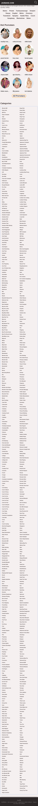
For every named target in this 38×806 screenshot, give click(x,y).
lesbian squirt (23, 204)
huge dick (22, 108)
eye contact (5, 598)
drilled (3, 570)
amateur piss (5, 221)
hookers (4, 756)
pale (21, 315)
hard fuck (4, 726)
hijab (3, 745)
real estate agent (24, 423)
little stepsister (23, 214)
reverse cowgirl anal (25, 449)
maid (21, 219)
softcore (22, 583)
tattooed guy (23, 660)
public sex (22, 398)
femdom (4, 632)
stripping (22, 641)
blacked (4, 351)
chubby (4, 436)
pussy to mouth (23, 415)
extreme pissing (6, 596)
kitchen (21, 165)
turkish (21, 745)
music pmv (22, 259)
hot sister (4, 779)
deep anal (4, 110)
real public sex (23, 427)
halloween (4, 180)
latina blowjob (23, 182)
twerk (21, 752)
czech (33, 16)
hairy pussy (5, 193)
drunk (3, 575)
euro (3, 583)
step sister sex (23, 621)
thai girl (22, 690)
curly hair (4, 517)
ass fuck (4, 265)
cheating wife (5, 427)
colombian (4, 462)
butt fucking (5, 400)
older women (23, 300)
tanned (21, 656)
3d (2, 199)
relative (21, 442)
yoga (21, 781)
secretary (4, 174)
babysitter (4, 276)
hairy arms (4, 709)
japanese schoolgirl (24, 150)
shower (21, 521)
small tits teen (23, 579)
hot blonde (4, 769)
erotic (3, 581)
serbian (21, 500)
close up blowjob (6, 445)
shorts (21, 519)
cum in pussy (5, 491)
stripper (21, 639)
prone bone (22, 385)
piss (21, 353)
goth (3, 700)
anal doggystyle (6, 229)
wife (21, 777)
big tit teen (5, 329)
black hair (4, 346)
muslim (21, 261)
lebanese (22, 191)
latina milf (22, 184)
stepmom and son (24, 630)
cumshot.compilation (7, 515)
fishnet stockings (6, 645)
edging (3, 155)
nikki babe (28, 41)
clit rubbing (5, 440)
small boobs (23, 566)
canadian (4, 410)
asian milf (4, 257)
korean (21, 167)
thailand (22, 696)
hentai (3, 741)
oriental (21, 310)
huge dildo (22, 110)
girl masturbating (6, 679)
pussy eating (23, 406)
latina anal (22, 178)
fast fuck (4, 619)
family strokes (5, 613)
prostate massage (24, 389)
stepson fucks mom (24, 632)
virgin (21, 764)
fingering (4, 636)
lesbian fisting (23, 199)
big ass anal (5, 306)
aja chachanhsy (17, 74)
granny (3, 135)
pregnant (22, 383)
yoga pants (22, 784)
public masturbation (24, 396)
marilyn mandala (5, 41)
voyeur (21, 769)
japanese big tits (24, 140)
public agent (23, 391)
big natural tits (5, 323)
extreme (4, 592)
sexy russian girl (24, 511)
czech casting (5, 523)
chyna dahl (4, 74)
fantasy (4, 615)
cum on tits (5, 509)
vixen (21, 766)
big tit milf (4, 161)
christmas (4, 434)
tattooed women (24, 666)
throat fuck (22, 709)
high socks (4, 743)
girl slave (4, 683)
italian (21, 133)
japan (21, 135)
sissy (21, 528)
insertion (22, 127)
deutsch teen (5, 538)
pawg (21, 325)
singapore (22, 526)
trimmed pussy (23, 741)
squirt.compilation (24, 602)
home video (5, 747)
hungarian (22, 118)
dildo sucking (5, 547)
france (3, 662)
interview (22, 131)
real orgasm (23, 425)
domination (5, 558)
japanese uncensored (25, 155)
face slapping (5, 602)
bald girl (4, 278)
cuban (3, 483)
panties (21, 317)
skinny (21, 540)
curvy (3, 519)
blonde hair (5, 359)
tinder (21, 720)
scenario (22, 491)
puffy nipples (5, 170)
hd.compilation (5, 737)
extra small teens (6, 590)
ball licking (5, 280)
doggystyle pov (5, 555)
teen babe (22, 679)
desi (3, 536)
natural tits (22, 263)
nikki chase (28, 74)
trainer (21, 732)
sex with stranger (24, 506)
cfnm (3, 419)
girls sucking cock (6, 688)
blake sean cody (5, 91)
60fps (3, 202)
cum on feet (5, 502)
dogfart (14, 13)
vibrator (21, 762)
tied (21, 713)
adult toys (4, 206)
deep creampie (5, 114)
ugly (3, 116)
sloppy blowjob (23, 558)
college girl (5, 459)
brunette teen (5, 393)
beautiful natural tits (7, 297)
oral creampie (23, 304)
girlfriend (4, 685)
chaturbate (4, 421)
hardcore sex (5, 734)
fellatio (3, 628)
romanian (22, 462)
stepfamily (22, 626)
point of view (23, 364)
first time (4, 641)
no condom (22, 276)
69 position (4, 204)
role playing (23, 459)
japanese (22, 138)
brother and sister (6, 387)
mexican (22, 227)
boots (3, 368)
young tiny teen (23, 790)
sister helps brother (24, 538)
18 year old (4, 197)
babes (5, 11)
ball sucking (5, 283)
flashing (4, 651)
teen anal (22, 675)
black (3, 342)
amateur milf (5, 219)
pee (20, 327)
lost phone (4, 144)
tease (21, 673)
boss (3, 123)
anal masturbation (6, 163)
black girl (4, 344)
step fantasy (23, 615)
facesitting (4, 604)
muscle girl (22, 257)
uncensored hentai (24, 756)
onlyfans (22, 302)
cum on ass (5, 496)
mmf (21, 242)
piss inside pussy (24, 357)
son (21, 585)
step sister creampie (24, 619)
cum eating (5, 487)
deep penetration (6, 532)
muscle (21, 255)
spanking (22, 590)
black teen (4, 349)
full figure (4, 668)
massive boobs (5, 129)
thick (21, 698)
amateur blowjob (6, 212)
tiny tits (22, 724)
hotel (3, 784)
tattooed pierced (24, 664)
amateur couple (6, 214)
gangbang (10, 18)
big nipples (4, 325)
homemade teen (6, 752)
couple (3, 477)
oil (20, 293)
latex (21, 174)
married (3, 118)
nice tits (22, 274)
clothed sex (5, 451)
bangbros (4, 287)
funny (3, 671)
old (3, 138)
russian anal (23, 477)
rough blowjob (5, 184)
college (4, 455)
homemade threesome (7, 754)
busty (3, 398)
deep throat (5, 534)
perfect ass (22, 332)
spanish (22, 587)
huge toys (22, 116)
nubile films (24, 16)
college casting (5, 457)
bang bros (4, 285)
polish (21, 366)
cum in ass (4, 125)
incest (21, 123)
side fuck (22, 523)
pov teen (4, 187)
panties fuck (23, 319)
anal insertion (5, 238)
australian (4, 274)
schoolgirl (22, 494)
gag (3, 673)
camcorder (4, 404)
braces (3, 376)
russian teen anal (24, 485)
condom (4, 464)
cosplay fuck (5, 468)
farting (3, 617)
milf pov (4, 112)
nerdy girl (4, 140)
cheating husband (6, 425)
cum (3, 485)
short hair (22, 517)
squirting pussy (23, 609)
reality (21, 432)
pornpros (22, 376)
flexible (4, 653)
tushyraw (22, 749)
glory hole (4, 694)
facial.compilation (6, 159)
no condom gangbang (25, 278)
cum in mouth (5, 489)
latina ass (22, 180)
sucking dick (23, 647)
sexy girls (22, 509)
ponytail (22, 368)
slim (21, 553)
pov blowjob (23, 381)
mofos (22, 13)
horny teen (4, 764)
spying (21, 600)
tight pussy (22, 717)
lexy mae (16, 58)
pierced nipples (23, 346)
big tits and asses (6, 332)
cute (3, 521)
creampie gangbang (7, 167)
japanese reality (24, 148)
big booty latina (6, 315)
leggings (22, 193)
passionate (22, 323)
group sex (4, 702)
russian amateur (24, 474)
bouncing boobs (6, 372)
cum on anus (5, 494)
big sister (4, 327)
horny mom (4, 762)
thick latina (22, 702)
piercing (22, 349)
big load (4, 321)
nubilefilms (22, 280)
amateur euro (5, 216)
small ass (22, 564)
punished (22, 402)
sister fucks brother (24, 534)
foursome (4, 660)
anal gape (4, 236)
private (11, 11)
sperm (21, 592)
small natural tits (24, 575)
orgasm (21, 308)
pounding (22, 378)
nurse (21, 285)
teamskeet (6, 16)
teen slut (22, 685)
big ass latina (5, 308)
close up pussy (5, 447)
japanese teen (23, 152)
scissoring (4, 191)
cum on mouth (5, 504)
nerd (21, 272)
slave (21, 549)
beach (3, 295)
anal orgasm (5, 240)
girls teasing (5, 182)
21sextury (29, 13)
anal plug (4, 242)
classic (3, 438)
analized (4, 253)
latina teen (22, 187)
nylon (21, 287)
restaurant (22, 445)
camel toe (4, 406)
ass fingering (5, 263)
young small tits (24, 786)
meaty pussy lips (6, 133)
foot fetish (4, 656)
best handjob (5, 304)
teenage (22, 688)
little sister (22, 212)
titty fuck (22, 726)
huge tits (22, 114)
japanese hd (23, 144)
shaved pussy (23, 515)
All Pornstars (19, 96)
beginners (4, 302)
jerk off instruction (24, 157)
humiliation (4, 157)
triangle (21, 737)
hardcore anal (5, 730)
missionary (22, 238)
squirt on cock (23, 604)
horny (3, 758)
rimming (22, 455)
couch (3, 472)
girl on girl (4, 681)
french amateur (6, 664)
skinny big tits (23, 543)
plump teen (22, 361)
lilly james (16, 91)
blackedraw (20, 18)
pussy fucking (23, 408)
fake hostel (5, 607)
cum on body (5, 498)
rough (21, 466)
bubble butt (5, 396)
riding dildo (23, 453)
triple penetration (24, 743)
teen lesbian (23, 683)
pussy (21, 404)
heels (3, 739)
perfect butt (22, 336)
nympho (15, 16)
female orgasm (5, 630)
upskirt (21, 758)
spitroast (22, 594)
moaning (22, 244)
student (21, 643)
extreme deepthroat (6, 594)
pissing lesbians (24, 359)
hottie (3, 786)
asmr (3, 261)
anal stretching (5, 248)
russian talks (23, 481)
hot (3, 766)
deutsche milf (5, 540)
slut (21, 562)
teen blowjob (23, 681)
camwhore (4, 146)
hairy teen (4, 715)
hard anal (4, 722)
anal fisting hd (5, 233)
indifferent (22, 125)
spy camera (22, 598)
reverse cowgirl (23, 447)
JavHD (19, 800)
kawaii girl (22, 159)
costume (4, 470)
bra (3, 374)
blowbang (4, 364)
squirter (21, 607)
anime (3, 255)
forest (3, 658)
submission (22, 645)
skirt (21, 547)
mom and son (5, 195)
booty (3, 370)
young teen (22, 788)
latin (21, 176)
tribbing (22, 739)
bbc (3, 291)
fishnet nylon (5, 643)
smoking (22, 581)
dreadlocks (4, 568)
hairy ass (4, 711)
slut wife (4, 176)
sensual (21, 496)
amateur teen (5, 223)
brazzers (4, 383)
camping (4, 408)
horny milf (4, 760)
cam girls (4, 402)
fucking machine (6, 666)
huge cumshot (5, 792)
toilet (21, 728)
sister (21, 530)
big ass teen (5, 310)
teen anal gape (23, 677)
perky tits (22, 338)
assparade (4, 270)
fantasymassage (22, 11)
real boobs (22, 421)
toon (21, 730)
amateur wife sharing (7, 225)
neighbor (22, 268)
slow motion (23, 560)
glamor (3, 690)
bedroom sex (5, 300)
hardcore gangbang (6, 732)
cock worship (5, 453)
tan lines (22, 653)
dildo (3, 545)
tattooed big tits (24, 658)
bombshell (4, 366)
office (21, 291)
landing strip (23, 170)
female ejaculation (6, 142)
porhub (21, 372)
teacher (21, 668)
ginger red (4, 677)
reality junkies (23, 434)
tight (21, 715)
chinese (4, 432)
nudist (21, 283)
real (21, 417)
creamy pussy (5, 481)
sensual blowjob (24, 498)
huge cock (4, 790)
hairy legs (4, 713)
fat (3, 621)
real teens (22, 430)
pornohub (22, 374)
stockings (22, 634)
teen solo (4, 131)
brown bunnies (5, 391)
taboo (21, 651)
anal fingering (5, 231)
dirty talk (4, 549)
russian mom (23, 479)
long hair (22, 216)
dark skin (4, 530)
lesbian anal (23, 195)
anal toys (4, 251)
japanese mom (23, 146)
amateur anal (5, 210)
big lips (4, 319)
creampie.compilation (7, 479)
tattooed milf (23, 662)
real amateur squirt (24, 419)
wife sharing (23, 779)
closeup (4, 449)
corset (3, 466)
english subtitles (6, 579)
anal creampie (5, 227)
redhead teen (23, 440)
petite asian (22, 342)
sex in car (22, 504)
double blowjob (6, 562)
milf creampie (23, 231)
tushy (21, 747)
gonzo (3, 698)
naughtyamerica (23, 265)
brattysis (4, 378)
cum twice (4, 513)
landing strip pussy (24, 172)
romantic (22, 464)
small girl (22, 572)
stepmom (22, 628)
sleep (21, 551)
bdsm (29, 18)
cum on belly (5, 150)
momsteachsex (23, 251)
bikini (3, 340)
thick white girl (23, 707)
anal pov (4, 244)
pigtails (21, 351)
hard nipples (5, 728)
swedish (22, 649)
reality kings (23, 436)
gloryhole (4, 696)
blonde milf (4, 108)
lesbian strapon (23, 206)
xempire (32, 11)
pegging (22, 329)
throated (22, 711)
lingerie (22, 210)
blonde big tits (5, 357)
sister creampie (23, 532)
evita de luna (17, 41)
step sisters (22, 624)
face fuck (4, 600)
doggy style (5, 553)
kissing (21, 163)
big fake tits (5, 317)
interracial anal (23, 129)
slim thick (22, 555)
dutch (3, 577)
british (3, 385)
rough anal (22, 468)
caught (3, 415)
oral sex (22, 306)
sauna (21, 489)
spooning (22, 596)
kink (21, 161)
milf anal (4, 127)
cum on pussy (5, 506)
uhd (21, 754)
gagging (4, 675)
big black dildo (5, 312)
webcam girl (23, 771)
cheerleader (5, 430)
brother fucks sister (7, 389)
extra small (4, 587)
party (21, 321)
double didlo (5, 564)
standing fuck (23, 613)
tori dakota (28, 91)
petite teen (22, 344)
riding (21, 451)
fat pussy (4, 624)
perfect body (23, 334)
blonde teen (5, 361)
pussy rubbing (23, 413)
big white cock (5, 336)
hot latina (4, 777)
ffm (3, 634)
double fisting (5, 566)
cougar (3, 474)
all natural (4, 208)
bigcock (4, 338)
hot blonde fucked (6, 771)
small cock (22, 570)
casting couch (5, 413)
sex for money (23, 502)
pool (21, 370)
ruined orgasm (23, 470)
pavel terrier (5, 58)
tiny (21, 722)
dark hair (4, 528)
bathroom (4, 289)
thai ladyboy (23, 692)
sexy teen (22, 513)
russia (21, 472)
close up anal (5, 442)
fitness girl (4, 649)
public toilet (22, 400)
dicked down (5, 543)
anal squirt (4, 246)
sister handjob (23, 536)
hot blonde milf (5, 773)
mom (3, 148)
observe (22, 289)
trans (21, 734)
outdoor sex (23, 312)
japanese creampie (24, 142)
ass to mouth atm (6, 268)
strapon (21, 636)
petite (21, 340)
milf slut (22, 236)
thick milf (22, 705)
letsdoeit (22, 208)
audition (4, 272)
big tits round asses (7, 334)
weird (21, 773)
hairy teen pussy (6, 717)
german (4, 165)
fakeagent (4, 611)
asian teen (4, 259)
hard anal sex (5, 724)
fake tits (4, 609)
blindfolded (5, 152)
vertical (21, 760)
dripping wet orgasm (7, 572)
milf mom (22, 233)
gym (3, 705)
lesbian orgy (23, 202)
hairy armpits (5, 707)
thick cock (22, 700)
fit (2, 647)
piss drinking (23, 355)
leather (21, 189)
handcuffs (4, 720)
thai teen (22, 694)
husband (22, 121)
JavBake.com (7, 3)
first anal (4, 639)
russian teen (23, 483)
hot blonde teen (6, 775)
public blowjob (23, 393)
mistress (22, 240)
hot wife (4, 781)
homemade (4, 749)
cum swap (4, 511)
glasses (4, 692)
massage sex (23, 223)
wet (20, 775)
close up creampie (6, 178)
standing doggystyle (25, 611)
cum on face (5, 500)
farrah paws (29, 58)
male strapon (23, 221)
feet (3, 626)
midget (21, 229)
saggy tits (22, 487)
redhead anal (23, 438)
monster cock (23, 253)
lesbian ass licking (24, 197)
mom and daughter (24, 248)
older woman (23, 297)
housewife (4, 788)
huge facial (22, 112)
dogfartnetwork (5, 551)
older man (22, 295)
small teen (22, 577)
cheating (4, 423)
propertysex (22, 387)
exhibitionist (5, 585)
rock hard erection (24, 457)
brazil (3, 381)
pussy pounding (23, 410)
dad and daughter (6, 526)
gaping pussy (5, 121)
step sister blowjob (24, 617)
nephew (22, 270)
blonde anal (5, 355)
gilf (3, 172)
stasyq (8, 13)
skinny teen (22, 545)
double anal (5, 560)
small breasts (23, 568)
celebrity (4, 417)
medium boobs (23, 225)
